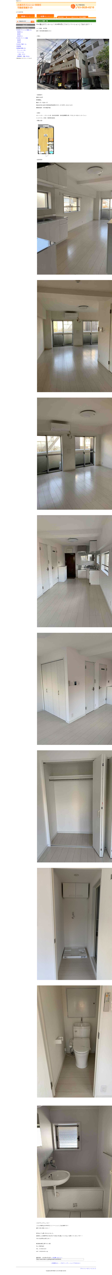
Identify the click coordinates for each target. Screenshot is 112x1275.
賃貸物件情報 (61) (21, 48)
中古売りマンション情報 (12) (23, 30)
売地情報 (19, 46)
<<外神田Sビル (54, 1263)
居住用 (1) (19, 36)
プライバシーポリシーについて (88, 1268)
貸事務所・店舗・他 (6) (22, 56)
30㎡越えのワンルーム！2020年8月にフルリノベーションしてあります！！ (64, 24)
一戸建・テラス (21, 54)
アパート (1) (20, 52)
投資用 (18, 40)
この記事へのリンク (56, 1257)
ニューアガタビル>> (75, 1263)
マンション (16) (20, 50)
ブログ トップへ (65, 1263)
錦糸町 (18, 34)
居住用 (18, 42)
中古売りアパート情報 (22, 38)
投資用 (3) (19, 32)
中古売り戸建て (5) (21, 44)
